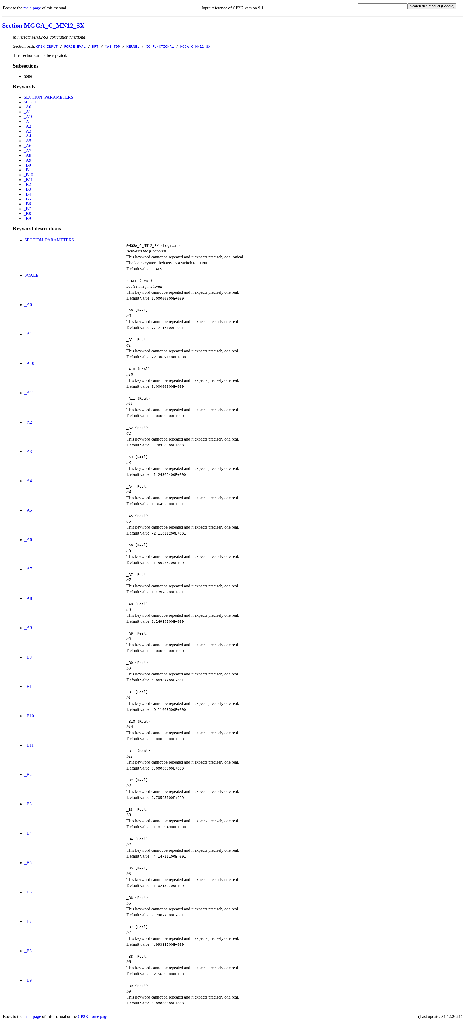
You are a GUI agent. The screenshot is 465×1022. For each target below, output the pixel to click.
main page (32, 8)
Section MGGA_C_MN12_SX (43, 25)
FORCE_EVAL (75, 46)
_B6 (27, 204)
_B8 (27, 213)
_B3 (27, 189)
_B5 (27, 199)
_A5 (27, 140)
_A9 (27, 160)
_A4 (27, 136)
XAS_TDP (112, 46)
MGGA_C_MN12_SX (195, 46)
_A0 (27, 107)
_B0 (27, 165)
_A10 (28, 116)
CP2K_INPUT (47, 46)
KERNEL (132, 46)
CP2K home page (93, 1016)
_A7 (27, 150)
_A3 (27, 131)
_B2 (27, 184)
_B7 (27, 208)
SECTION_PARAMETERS (48, 97)
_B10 (28, 174)
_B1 (27, 170)
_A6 (27, 145)
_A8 (27, 155)
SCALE (31, 102)
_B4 (27, 194)
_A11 (28, 121)
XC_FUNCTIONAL (160, 46)
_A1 (27, 111)
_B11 (28, 179)
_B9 (27, 218)
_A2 (27, 126)
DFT (95, 46)
